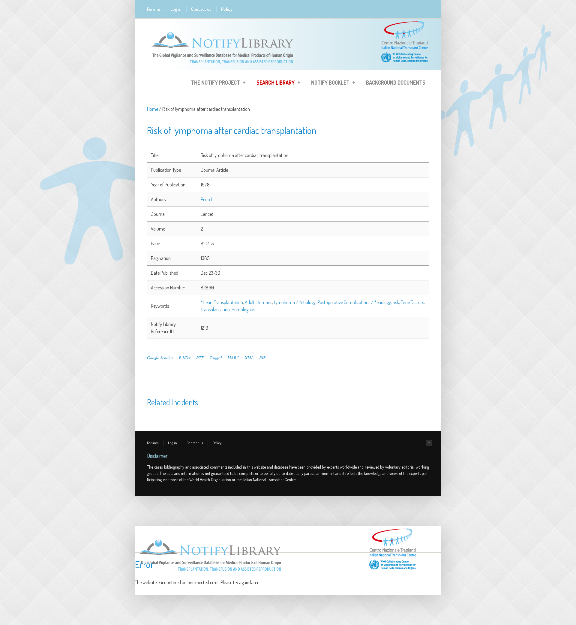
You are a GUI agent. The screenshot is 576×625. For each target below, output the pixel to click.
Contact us (201, 9)
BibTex (184, 358)
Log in (176, 9)
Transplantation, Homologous (228, 309)
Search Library (274, 83)
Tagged (216, 358)
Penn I (206, 199)
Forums (154, 9)
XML (249, 358)
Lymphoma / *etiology (295, 302)
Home (152, 109)
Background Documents (395, 82)
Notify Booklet (329, 83)
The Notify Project (213, 83)
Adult (250, 302)
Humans (264, 302)
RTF (200, 358)
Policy (226, 9)
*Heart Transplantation (222, 302)
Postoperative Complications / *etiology (354, 302)
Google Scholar (160, 358)
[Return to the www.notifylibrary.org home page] (288, 66)
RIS (262, 358)
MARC (233, 358)
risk (396, 302)
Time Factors (412, 302)
